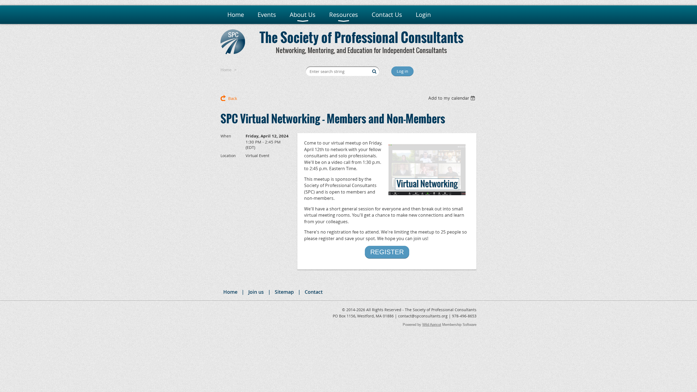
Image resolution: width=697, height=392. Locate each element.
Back (232, 98)
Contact (314, 292)
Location (228, 155)
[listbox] (452, 98)
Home (226, 70)
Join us (256, 292)
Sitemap (284, 292)
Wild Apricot (431, 325)
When (226, 136)
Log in (402, 71)
